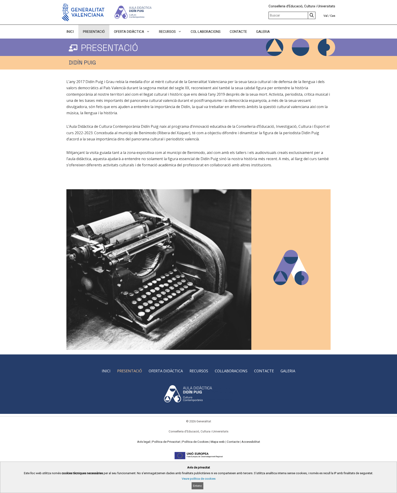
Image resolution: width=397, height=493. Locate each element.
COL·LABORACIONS (206, 32)
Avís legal (143, 441)
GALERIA (263, 32)
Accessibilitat (250, 441)
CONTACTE (238, 32)
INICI (70, 32)
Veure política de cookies (199, 478)
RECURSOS (167, 32)
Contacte (233, 441)
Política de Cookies (195, 441)
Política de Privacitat (166, 441)
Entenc (197, 485)
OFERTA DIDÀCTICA (129, 32)
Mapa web (218, 441)
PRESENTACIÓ (94, 32)
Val (325, 15)
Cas (332, 15)
